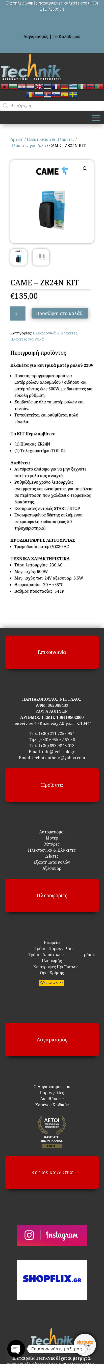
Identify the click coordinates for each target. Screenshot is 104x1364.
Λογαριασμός (35, 36)
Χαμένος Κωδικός (52, 1105)
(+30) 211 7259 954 (56, 733)
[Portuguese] (99, 86)
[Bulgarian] (13, 86)
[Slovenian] (56, 94)
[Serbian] (47, 94)
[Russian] (39, 94)
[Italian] (82, 86)
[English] (39, 86)
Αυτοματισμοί (52, 832)
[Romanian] (30, 94)
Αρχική (16, 139)
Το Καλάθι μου (67, 36)
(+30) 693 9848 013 (56, 745)
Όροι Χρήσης (52, 973)
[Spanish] (65, 94)
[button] (85, 168)
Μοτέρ (52, 838)
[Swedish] (73, 94)
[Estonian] (47, 86)
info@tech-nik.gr (58, 751)
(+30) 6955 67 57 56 (56, 739)
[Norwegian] (90, 86)
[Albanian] (5, 86)
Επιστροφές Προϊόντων (51, 966)
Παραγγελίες (52, 1092)
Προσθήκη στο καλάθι (60, 313)
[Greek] (73, 86)
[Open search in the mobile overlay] (52, 106)
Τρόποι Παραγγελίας (52, 948)
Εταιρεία (52, 942)
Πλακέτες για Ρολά (28, 145)
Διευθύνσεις (52, 1098)
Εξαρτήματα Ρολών (52, 862)
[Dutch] (30, 86)
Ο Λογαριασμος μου (52, 1086)
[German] (65, 86)
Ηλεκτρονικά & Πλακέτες (50, 139)
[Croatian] (22, 86)
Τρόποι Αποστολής (43, 954)
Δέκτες (52, 856)
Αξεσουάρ (51, 868)
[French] (56, 86)
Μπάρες (52, 844)
